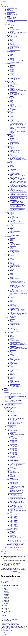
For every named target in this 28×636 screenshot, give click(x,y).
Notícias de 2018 (14, 525)
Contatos (9, 9)
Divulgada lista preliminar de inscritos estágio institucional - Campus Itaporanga (18, 188)
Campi (5, 22)
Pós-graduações (13, 415)
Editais (11, 48)
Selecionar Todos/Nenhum (11, 585)
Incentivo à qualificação (15, 483)
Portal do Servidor (8, 427)
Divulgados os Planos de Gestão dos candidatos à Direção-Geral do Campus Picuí (18, 315)
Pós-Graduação (13, 220)
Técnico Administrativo (12, 479)
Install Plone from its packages (11, 569)
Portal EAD (9, 408)
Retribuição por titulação (15, 472)
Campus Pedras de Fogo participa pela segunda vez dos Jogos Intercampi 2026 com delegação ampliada (17, 281)
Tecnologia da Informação (16, 157)
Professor (9, 470)
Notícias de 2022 (14, 520)
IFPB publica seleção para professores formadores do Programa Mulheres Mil (18, 349)
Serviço (7, 601)
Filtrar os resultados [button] (5, 581)
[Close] (1, 4)
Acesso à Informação (14, 29)
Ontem (7, 608)
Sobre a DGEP (13, 430)
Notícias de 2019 (14, 524)
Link (6, 595)
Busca (2, 549)
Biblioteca (12, 373)
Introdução (12, 531)
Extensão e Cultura (14, 217)
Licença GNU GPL (5, 629)
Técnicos (12, 411)
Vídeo (6, 603)
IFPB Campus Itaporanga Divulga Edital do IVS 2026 (18, 176)
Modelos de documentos (15, 457)
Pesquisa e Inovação (14, 216)
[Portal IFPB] (4, 1)
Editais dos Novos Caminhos (16, 422)
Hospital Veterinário (14, 381)
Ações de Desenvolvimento (16, 508)
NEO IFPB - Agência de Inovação (15, 393)
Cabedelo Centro (11, 51)
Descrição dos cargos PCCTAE (17, 486)
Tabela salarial (13, 476)
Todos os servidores (11, 456)
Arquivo (7, 588)
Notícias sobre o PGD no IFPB (17, 536)
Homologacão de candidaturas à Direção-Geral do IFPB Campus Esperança (17, 131)
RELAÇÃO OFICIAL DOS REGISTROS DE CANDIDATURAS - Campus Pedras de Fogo (18, 292)
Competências (10, 10)
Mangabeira (9, 225)
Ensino (11, 27)
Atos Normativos (11, 12)
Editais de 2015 (13, 455)
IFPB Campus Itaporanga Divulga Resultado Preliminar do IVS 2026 (18, 182)
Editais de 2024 (13, 441)
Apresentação (13, 432)
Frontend (15, 571)
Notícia (7, 597)
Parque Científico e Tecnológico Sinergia (16, 396)
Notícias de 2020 (14, 522)
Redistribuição (13, 461)
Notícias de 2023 (14, 518)
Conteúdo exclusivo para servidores (15, 544)
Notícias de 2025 (14, 516)
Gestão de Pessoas (14, 155)
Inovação (6, 392)
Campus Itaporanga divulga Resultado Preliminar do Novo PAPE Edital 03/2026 (18, 199)
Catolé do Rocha (10, 97)
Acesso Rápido (13, 252)
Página (7, 598)
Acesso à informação (14, 363)
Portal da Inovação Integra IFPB (14, 400)
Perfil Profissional (11, 21)
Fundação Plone (9, 627)
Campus (7, 589)
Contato (11, 270)
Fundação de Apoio (11, 394)
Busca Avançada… (5, 551)
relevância (6, 617)
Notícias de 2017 (14, 526)
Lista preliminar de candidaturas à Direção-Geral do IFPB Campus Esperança (17, 127)
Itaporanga (9, 162)
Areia (8, 24)
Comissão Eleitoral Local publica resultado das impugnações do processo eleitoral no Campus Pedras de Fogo (18, 287)
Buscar (18, 549)
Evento (7, 592)
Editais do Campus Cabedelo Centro (18, 60)
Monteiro (9, 236)
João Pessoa (9, 212)
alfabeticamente (7, 620)
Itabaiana (9, 146)
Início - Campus (13, 36)
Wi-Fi (11, 371)
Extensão (12, 28)
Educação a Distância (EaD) (10, 407)
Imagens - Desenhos (11, 425)
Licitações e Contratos (15, 342)
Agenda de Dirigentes (12, 8)
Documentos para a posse (16, 497)
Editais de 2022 (13, 444)
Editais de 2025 (13, 440)
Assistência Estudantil (15, 50)
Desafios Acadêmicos (15, 219)
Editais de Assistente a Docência (17, 418)
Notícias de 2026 (14, 514)
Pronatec (12, 71)
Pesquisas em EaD (11, 426)
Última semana (8, 609)
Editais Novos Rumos (15, 423)
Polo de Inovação (11, 397)
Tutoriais (12, 532)
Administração (13, 77)
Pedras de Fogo (10, 267)
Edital (6, 591)
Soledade (9, 365)
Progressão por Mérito (15, 480)
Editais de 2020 (13, 448)
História (8, 16)
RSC (11, 474)
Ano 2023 (12, 442)
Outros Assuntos (13, 92)
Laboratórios (13, 374)
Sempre (7, 612)
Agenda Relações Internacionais (14, 403)
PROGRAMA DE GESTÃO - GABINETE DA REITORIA (17, 542)
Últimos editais (13, 445)
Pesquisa (12, 42)
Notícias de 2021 (14, 521)
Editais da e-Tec (13, 421)
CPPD (11, 478)
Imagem (7, 594)
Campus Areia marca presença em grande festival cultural (18, 33)
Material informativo (14, 460)
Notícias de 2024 (14, 517)
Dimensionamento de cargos (16, 464)
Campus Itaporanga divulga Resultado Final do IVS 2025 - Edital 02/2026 (18, 192)
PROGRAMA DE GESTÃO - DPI (18, 540)
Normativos (12, 509)
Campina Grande (11, 81)
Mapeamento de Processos (16, 465)
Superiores (12, 414)
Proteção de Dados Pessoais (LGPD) (15, 547)
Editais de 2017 (13, 452)
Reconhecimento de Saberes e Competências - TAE (17, 491)
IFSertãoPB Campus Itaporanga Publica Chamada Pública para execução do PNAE (17, 209)
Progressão (12, 471)
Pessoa (7, 600)
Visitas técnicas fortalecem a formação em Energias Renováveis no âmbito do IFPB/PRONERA (18, 123)
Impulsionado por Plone (6, 630)
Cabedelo (9, 35)
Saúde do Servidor (14, 459)
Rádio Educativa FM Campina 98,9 (18, 94)
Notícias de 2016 (14, 528)
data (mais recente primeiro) (10, 619)
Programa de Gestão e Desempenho (18, 90)
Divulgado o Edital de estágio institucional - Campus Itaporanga (17, 184)
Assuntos (12, 31)
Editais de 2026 (13, 438)
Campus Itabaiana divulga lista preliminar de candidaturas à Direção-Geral (18, 160)
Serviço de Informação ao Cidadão (12, 546)
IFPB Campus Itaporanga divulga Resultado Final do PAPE (17, 179)
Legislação (12, 533)
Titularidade (12, 475)
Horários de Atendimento (12, 18)
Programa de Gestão (14, 109)
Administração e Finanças (16, 221)
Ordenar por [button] (3, 615)
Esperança (9, 111)
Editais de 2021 (13, 446)
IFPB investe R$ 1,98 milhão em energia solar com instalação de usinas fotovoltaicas (18, 345)
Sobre (8, 429)
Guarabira (9, 134)
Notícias (11, 239)
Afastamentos (13, 505)
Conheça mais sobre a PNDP (16, 501)
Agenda (11, 436)
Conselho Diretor (14, 46)
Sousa (8, 376)
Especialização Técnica (15, 412)
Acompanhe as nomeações (16, 495)
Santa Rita (9, 351)
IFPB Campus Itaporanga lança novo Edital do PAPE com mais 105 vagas (18, 195)
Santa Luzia (9, 332)
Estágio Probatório (14, 482)
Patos (8, 254)
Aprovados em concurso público (14, 493)
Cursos (11, 39)
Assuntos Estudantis (8, 404)
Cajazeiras (9, 63)
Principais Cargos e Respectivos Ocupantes (17, 20)
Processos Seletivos (11, 417)
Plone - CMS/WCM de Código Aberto (11, 626)
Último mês (8, 611)
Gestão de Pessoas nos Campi (17, 434)
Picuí (8, 296)
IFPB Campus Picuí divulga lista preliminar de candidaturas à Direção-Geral (18, 311)
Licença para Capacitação (16, 506)
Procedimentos (13, 468)
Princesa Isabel (10, 317)
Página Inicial (13, 494)
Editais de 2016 (13, 453)
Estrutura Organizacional (12, 14)
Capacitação (12, 535)
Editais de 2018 (13, 450)
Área (6, 586)
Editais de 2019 (13, 449)
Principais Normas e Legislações (17, 463)
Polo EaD (9, 398)
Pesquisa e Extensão (14, 323)
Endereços (9, 13)
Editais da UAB (13, 419)
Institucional (6, 6)
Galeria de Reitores (11, 17)
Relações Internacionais (9, 401)
